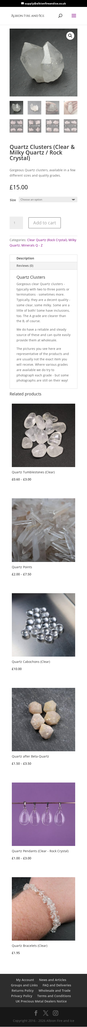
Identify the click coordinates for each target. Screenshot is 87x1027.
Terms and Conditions (54, 996)
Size (13, 200)
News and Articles (52, 980)
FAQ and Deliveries (57, 985)
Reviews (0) (25, 265)
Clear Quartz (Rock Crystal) (47, 240)
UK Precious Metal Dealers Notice (41, 1001)
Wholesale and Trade (54, 990)
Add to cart (44, 223)
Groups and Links (24, 985)
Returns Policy (23, 990)
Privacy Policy (21, 996)
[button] (70, 36)
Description (25, 258)
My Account (25, 980)
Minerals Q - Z (32, 245)
